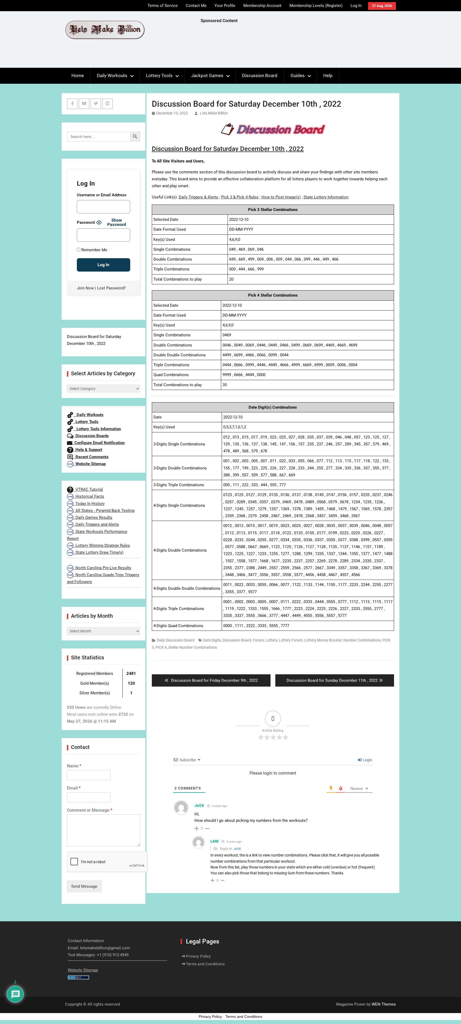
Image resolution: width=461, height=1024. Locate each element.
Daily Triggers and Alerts (96, 524)
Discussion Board (259, 75)
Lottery (271, 640)
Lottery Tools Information (97, 429)
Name (74, 765)
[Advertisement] (298, 47)
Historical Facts (88, 496)
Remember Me (93, 250)
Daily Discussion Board (175, 640)
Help (328, 75)
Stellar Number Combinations (192, 647)
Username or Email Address (101, 195)
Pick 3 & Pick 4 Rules (240, 197)
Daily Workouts (112, 75)
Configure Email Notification (98, 442)
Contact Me (196, 5)
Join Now (85, 288)
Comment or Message (89, 810)
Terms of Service (163, 5)
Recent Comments (91, 457)
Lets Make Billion (214, 113)
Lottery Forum (291, 640)
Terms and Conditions (205, 964)
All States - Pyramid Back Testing (103, 510)
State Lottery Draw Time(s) (98, 552)
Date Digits (212, 640)
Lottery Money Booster (323, 640)
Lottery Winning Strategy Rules (101, 545)
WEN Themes (384, 1004)
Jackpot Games (207, 75)
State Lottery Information (326, 197)
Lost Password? (111, 288)
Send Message (84, 886)
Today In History (89, 503)
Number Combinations (362, 640)
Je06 (237, 849)
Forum (258, 640)
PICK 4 (161, 647)
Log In (356, 5)
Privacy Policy (198, 956)
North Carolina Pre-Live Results (102, 567)
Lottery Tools (159, 75)
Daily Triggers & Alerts (198, 197)
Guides (298, 75)
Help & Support (87, 449)
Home (77, 75)
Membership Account (262, 5)
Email (74, 788)
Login (367, 760)
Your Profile (224, 5)
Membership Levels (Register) (316, 5)
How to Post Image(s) (281, 197)
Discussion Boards (91, 435)
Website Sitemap (89, 463)
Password (86, 222)
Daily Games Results (92, 517)
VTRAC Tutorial (88, 489)
